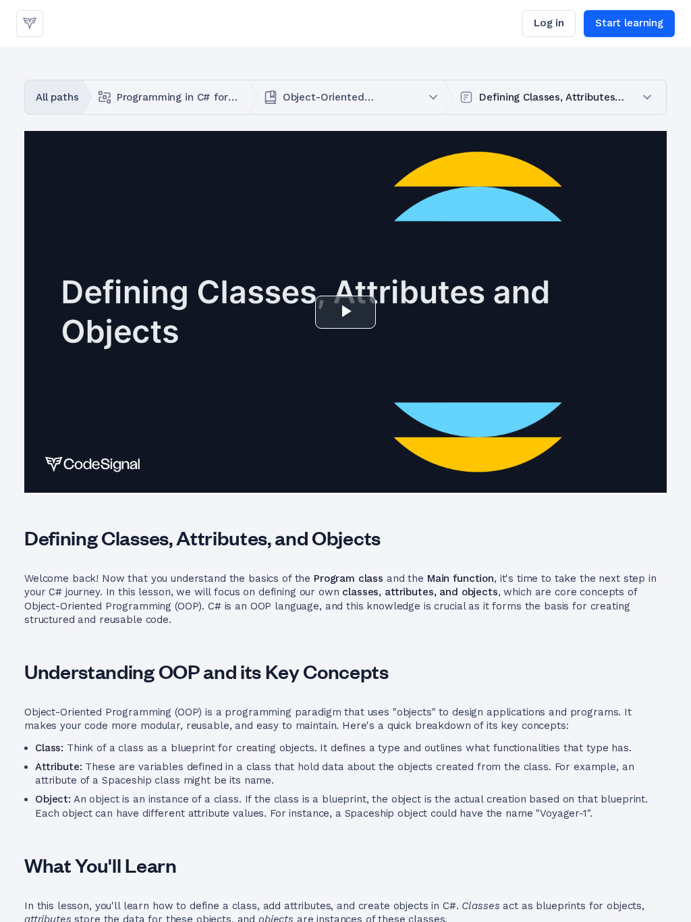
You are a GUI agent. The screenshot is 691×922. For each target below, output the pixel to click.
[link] (29, 23)
